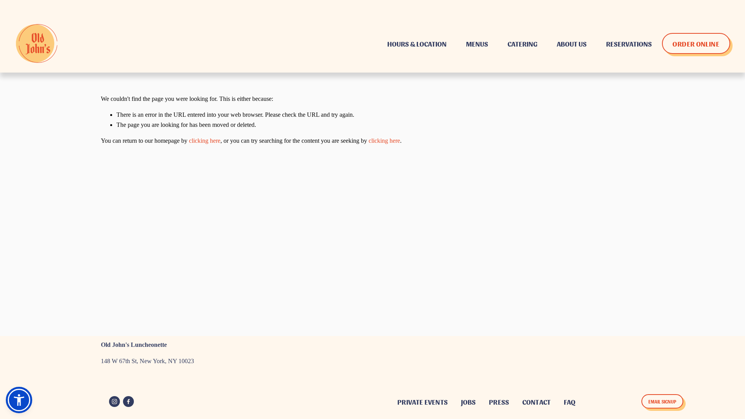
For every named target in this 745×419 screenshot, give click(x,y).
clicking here (204, 140)
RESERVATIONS (629, 43)
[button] (19, 400)
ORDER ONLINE (695, 43)
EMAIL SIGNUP (662, 401)
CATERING (522, 43)
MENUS (477, 43)
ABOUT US (572, 43)
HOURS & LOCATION (417, 43)
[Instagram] (114, 401)
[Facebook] (128, 401)
